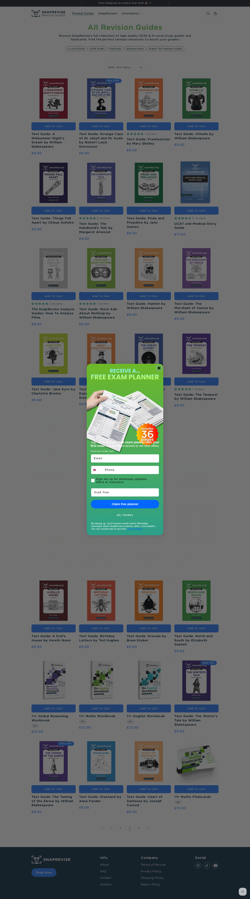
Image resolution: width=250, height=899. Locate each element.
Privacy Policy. (135, 528)
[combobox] (97, 470)
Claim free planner (125, 504)
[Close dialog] (159, 368)
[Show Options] (155, 492)
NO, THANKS (125, 515)
